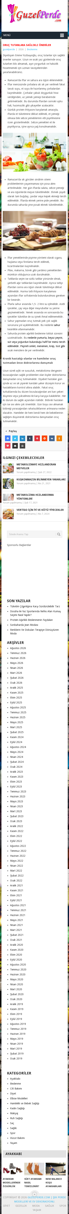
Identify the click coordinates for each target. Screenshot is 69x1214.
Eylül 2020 (16, 959)
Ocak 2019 (16, 1058)
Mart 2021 (16, 929)
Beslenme (32, 49)
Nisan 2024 (16, 756)
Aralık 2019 (16, 1004)
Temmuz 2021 (18, 910)
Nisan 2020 (16, 984)
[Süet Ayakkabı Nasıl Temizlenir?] (34, 1169)
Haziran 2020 (17, 974)
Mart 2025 (16, 727)
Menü (6, 35)
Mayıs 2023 (16, 801)
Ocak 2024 (16, 766)
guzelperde (9, 49)
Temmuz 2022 (18, 850)
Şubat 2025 (17, 732)
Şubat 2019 (17, 1053)
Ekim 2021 (16, 895)
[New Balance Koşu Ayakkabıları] (56, 1169)
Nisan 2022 (16, 865)
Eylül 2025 (16, 702)
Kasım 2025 (16, 692)
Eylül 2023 (16, 786)
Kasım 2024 (16, 737)
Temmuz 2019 (18, 1028)
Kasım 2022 (16, 831)
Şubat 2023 (17, 816)
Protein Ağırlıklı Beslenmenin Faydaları (31, 619)
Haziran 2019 (17, 1033)
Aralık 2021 (16, 885)
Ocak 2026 (16, 682)
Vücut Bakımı (17, 1138)
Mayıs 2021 (16, 920)
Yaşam (13, 1142)
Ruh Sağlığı (16, 1118)
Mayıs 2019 (16, 1038)
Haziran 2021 (17, 915)
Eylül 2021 (16, 900)
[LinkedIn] (22, 438)
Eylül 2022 (16, 840)
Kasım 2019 (16, 1009)
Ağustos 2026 (18, 648)
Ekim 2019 (16, 1014)
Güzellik (21, 1205)
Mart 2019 (16, 1048)
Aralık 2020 (16, 944)
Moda (36, 1205)
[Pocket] (8, 446)
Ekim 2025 (16, 697)
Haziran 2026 (17, 658)
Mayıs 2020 (16, 979)
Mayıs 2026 (16, 662)
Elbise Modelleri (19, 1098)
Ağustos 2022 (18, 845)
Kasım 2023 (16, 776)
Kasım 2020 (16, 949)
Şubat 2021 (17, 934)
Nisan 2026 (16, 667)
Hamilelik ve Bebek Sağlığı (24, 1103)
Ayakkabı (15, 1078)
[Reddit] (44, 438)
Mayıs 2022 (16, 860)
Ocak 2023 (16, 821)
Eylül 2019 (16, 1018)
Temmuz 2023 (18, 791)
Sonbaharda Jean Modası (24, 624)
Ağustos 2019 (18, 1023)
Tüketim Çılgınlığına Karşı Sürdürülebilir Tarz (35, 606)
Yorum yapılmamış (26, 472)
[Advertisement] (34, 570)
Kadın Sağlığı (17, 1108)
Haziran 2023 (17, 796)
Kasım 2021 (16, 890)
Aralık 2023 (16, 771)
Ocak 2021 (16, 939)
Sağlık (13, 1128)
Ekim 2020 (16, 954)
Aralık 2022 (16, 826)
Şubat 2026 (17, 677)
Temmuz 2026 (18, 653)
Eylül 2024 (16, 742)
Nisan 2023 (16, 806)
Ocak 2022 (16, 880)
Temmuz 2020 (18, 969)
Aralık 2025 (16, 687)
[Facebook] (8, 438)
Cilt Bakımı (16, 1088)
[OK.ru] (59, 438)
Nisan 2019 (16, 1043)
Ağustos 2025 (18, 707)
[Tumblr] (30, 438)
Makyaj (14, 1113)
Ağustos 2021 (18, 905)
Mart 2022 (16, 870)
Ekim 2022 (16, 836)
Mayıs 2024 (16, 751)
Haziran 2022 (17, 855)
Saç (12, 1123)
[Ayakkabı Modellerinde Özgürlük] (13, 1169)
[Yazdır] (22, 446)
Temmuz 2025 (18, 712)
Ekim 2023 (16, 781)
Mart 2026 (16, 672)
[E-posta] (15, 446)
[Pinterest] (37, 438)
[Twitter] (15, 438)
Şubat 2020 (17, 994)
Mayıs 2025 (16, 722)
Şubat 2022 (17, 875)
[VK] (52, 438)
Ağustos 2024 (18, 747)
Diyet (13, 1093)
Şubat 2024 (17, 761)
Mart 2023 (16, 811)
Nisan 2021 (16, 925)
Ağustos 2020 (18, 964)
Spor (12, 1133)
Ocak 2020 (16, 999)
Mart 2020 (16, 989)
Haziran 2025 (17, 717)
